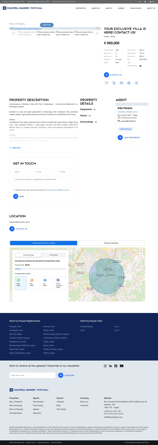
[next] (97, 28)
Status (106, 62)
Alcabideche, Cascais (17, 342)
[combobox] (57, 171)
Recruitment (38, 401)
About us (84, 401)
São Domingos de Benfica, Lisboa (22, 345)
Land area (131, 56)
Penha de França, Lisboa (53, 349)
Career (121, 8)
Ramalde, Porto (15, 326)
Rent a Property (16, 409)
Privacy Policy (65, 190)
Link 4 (116, 326)
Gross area (131, 50)
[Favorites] (140, 2)
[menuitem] (14, 2)
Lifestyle (60, 401)
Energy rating (132, 65)
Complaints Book (43, 442)
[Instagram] (105, 366)
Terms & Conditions (51, 190)
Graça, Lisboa (49, 342)
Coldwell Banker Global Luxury (38, 1)
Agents (109, 8)
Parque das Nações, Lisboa (20, 353)
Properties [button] (81, 8)
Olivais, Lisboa (49, 353)
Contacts (84, 405)
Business (107, 59)
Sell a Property (15, 405)
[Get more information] (121, 82)
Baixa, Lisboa (49, 345)
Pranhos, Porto (49, 326)
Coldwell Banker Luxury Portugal (64, 1)
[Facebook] (115, 366)
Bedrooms (107, 53)
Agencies (96, 8)
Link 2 (82, 330)
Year (129, 62)
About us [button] (151, 8)
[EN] (28, 8)
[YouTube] (121, 366)
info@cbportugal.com (113, 417)
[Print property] (129, 82)
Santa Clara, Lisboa (17, 349)
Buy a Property (15, 401)
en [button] (153, 2)
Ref (129, 59)
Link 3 (116, 330)
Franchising (135, 8)
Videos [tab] (63, 25)
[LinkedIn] (110, 366)
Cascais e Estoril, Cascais (19, 338)
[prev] (12, 28)
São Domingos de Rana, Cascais (56, 334)
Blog (59, 405)
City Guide (61, 409)
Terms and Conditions (17, 442)
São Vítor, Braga (15, 334)
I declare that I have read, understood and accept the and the (42, 190)
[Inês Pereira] (121, 104)
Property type (108, 50)
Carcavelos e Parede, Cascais (55, 338)
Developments (15, 413)
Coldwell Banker (86, 326)
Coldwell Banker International (13, 1)
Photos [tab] (47, 25)
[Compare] (145, 2)
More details (125, 129)
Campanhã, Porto (16, 330)
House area (132, 53)
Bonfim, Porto (49, 330)
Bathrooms (107, 56)
